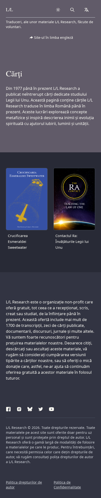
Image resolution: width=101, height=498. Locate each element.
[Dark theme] (58, 9)
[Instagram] (19, 408)
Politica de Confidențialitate (67, 484)
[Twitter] (40, 408)
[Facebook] (8, 408)
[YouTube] (51, 408)
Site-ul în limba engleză (53, 37)
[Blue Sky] (29, 408)
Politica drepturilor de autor (24, 484)
